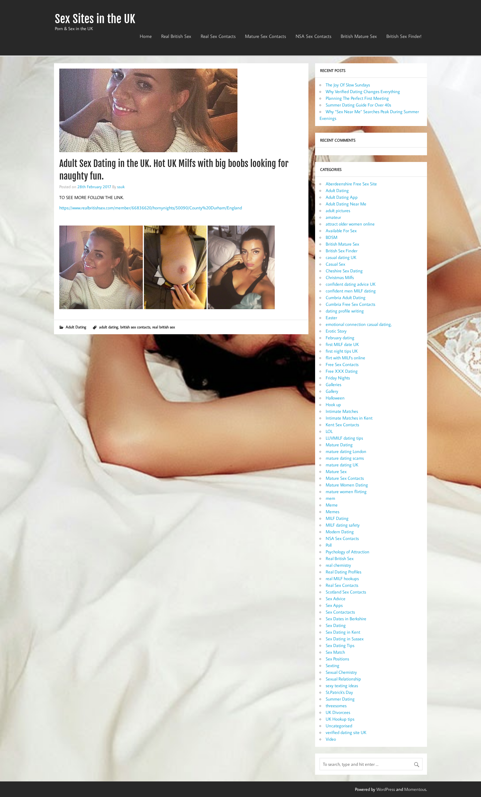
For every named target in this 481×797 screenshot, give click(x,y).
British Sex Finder (341, 250)
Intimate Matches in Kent (349, 418)
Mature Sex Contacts (265, 36)
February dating (340, 337)
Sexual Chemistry (341, 672)
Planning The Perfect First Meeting (357, 98)
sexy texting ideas (342, 685)
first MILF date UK (342, 344)
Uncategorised (339, 725)
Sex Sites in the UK (95, 19)
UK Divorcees (338, 712)
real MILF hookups (342, 578)
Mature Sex (336, 471)
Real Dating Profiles (343, 572)
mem (330, 498)
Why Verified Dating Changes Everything (363, 91)
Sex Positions (337, 659)
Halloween (335, 398)
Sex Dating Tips (340, 645)
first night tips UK (342, 351)
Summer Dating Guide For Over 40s (358, 105)
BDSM (331, 237)
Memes (332, 511)
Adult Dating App (342, 197)
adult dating (108, 327)
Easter (331, 317)
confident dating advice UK (351, 284)
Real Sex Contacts (218, 36)
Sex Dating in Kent (343, 632)
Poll (329, 545)
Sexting (332, 665)
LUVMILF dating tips (344, 438)
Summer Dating (340, 699)
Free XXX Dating (342, 371)
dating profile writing (345, 311)
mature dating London (346, 451)
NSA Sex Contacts (314, 36)
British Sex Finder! (403, 36)
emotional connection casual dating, (359, 324)
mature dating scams (345, 458)
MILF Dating (337, 518)
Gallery (332, 391)
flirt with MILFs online (345, 357)
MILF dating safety (343, 525)
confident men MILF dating (351, 291)
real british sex (163, 327)
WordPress (385, 789)
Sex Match (335, 652)
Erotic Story (336, 331)
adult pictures (338, 210)
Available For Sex (341, 230)
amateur (333, 217)
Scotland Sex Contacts (346, 592)
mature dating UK (342, 464)
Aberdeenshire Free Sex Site (351, 183)
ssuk (121, 186)
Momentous (415, 789)
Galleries (333, 384)
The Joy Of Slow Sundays (348, 85)
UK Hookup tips (340, 719)
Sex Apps (334, 605)
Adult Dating (76, 327)
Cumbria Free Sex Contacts (350, 304)
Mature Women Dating (347, 485)
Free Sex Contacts (342, 364)
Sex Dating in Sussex (345, 638)
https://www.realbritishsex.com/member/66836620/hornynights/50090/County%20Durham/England (150, 207)
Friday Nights (338, 378)
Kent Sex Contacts (342, 424)
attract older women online (350, 224)
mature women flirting (346, 491)
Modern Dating (340, 531)
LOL (329, 431)
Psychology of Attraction (347, 551)
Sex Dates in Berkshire (346, 618)
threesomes (336, 705)
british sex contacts (135, 327)
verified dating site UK (346, 732)
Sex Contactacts (340, 612)
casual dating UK (341, 257)
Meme (332, 505)
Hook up (333, 404)
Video (331, 739)
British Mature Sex (359, 36)
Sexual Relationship (343, 679)
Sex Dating (336, 625)
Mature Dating (339, 444)
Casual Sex (335, 264)
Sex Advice (335, 598)
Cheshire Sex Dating (344, 270)
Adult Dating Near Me (346, 204)
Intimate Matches (342, 411)
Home (146, 36)
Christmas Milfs (340, 277)
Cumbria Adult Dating (345, 297)
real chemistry (338, 565)
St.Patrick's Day (339, 692)
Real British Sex (176, 36)
